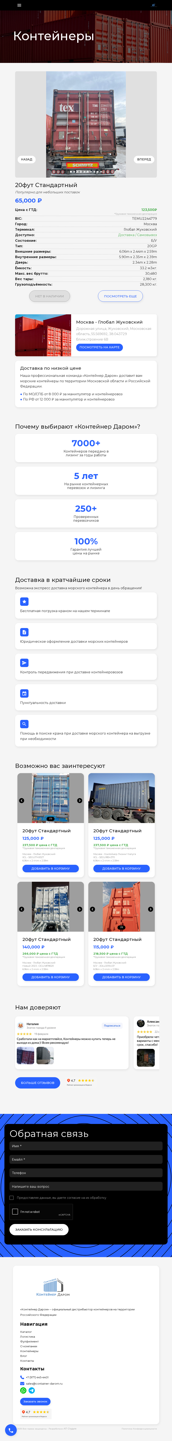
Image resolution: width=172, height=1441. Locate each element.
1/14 (121, 818)
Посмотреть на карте (99, 347)
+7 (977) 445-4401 (37, 1377)
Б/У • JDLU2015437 (104, 965)
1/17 (51, 927)
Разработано (62, 1428)
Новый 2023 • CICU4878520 (38, 965)
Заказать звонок (35, 1401)
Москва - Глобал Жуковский (38, 854)
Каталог (26, 1331)
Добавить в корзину (50, 868)
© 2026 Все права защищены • (32, 1429)
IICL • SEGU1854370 (104, 857)
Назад (26, 159)
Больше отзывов (37, 1083)
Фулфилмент (29, 1341)
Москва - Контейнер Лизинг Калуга (114, 854)
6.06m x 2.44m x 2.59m (35, 860)
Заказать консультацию (39, 1230)
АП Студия (70, 1428)
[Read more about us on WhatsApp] (23, 1390)
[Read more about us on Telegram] (32, 1390)
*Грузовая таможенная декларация (135, 213)
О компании (28, 1346)
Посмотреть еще (120, 296)
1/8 (121, 927)
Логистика (27, 1336)
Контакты (27, 1360)
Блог (23, 1356)
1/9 (50, 818)
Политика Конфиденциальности (139, 1429)
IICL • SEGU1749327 (33, 857)
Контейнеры (29, 1351)
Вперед (144, 159)
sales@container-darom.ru (44, 1383)
